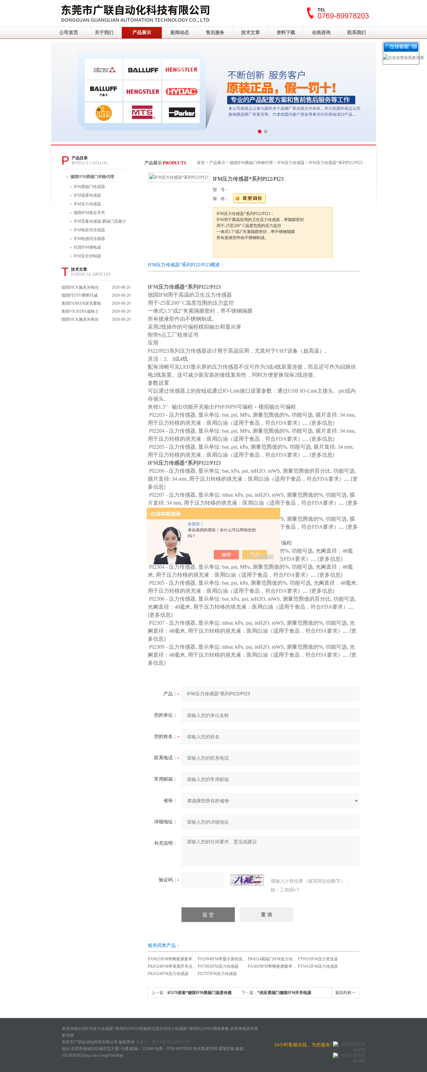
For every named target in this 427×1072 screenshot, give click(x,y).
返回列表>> (345, 992)
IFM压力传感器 (291, 162)
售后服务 (215, 32)
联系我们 (356, 32)
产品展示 (141, 32)
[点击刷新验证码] (247, 880)
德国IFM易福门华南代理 (92, 176)
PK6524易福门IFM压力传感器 (274, 959)
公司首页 (68, 32)
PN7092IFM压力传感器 (218, 966)
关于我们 (104, 32)
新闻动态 (179, 32)
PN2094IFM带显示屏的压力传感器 (228, 959)
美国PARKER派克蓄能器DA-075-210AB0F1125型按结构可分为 (81, 304)
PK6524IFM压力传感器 (168, 973)
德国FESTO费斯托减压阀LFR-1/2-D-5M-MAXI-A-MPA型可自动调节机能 (80, 296)
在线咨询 (321, 32)
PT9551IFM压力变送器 (318, 959)
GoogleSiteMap (110, 1055)
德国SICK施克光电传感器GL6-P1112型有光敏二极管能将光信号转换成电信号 (81, 320)
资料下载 (286, 32)
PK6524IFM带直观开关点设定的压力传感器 (186, 966)
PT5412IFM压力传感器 (318, 966)
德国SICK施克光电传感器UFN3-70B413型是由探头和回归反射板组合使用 (81, 288)
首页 (201, 162)
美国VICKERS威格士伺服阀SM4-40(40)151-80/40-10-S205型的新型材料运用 (81, 312)
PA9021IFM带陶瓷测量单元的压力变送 (182, 959)
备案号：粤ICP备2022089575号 (163, 1042)
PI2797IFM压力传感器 (217, 973)
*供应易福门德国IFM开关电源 (284, 992)
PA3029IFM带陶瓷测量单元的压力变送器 (284, 966)
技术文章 (250, 32)
